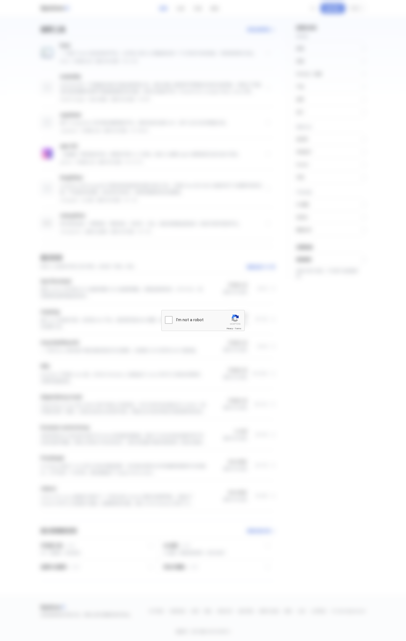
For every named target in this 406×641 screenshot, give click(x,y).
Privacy (229, 328)
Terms (238, 328)
